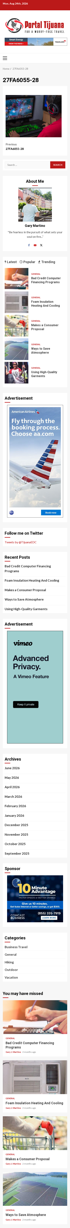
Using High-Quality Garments (16, 372)
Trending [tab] (48, 262)
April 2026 (12, 787)
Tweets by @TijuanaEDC (21, 542)
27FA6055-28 (15, 146)
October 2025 (15, 844)
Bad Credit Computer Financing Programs (16, 279)
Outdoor (11, 970)
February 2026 (15, 806)
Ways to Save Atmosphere (16, 349)
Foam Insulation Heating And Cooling (16, 302)
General (36, 274)
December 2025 (16, 825)
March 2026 (13, 797)
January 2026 (14, 815)
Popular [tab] (29, 262)
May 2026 (12, 778)
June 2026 (12, 768)
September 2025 (17, 853)
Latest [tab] (11, 262)
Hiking (9, 962)
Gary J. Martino (13, 1052)
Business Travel (16, 947)
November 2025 (16, 834)
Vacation (11, 977)
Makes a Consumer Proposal (16, 326)
